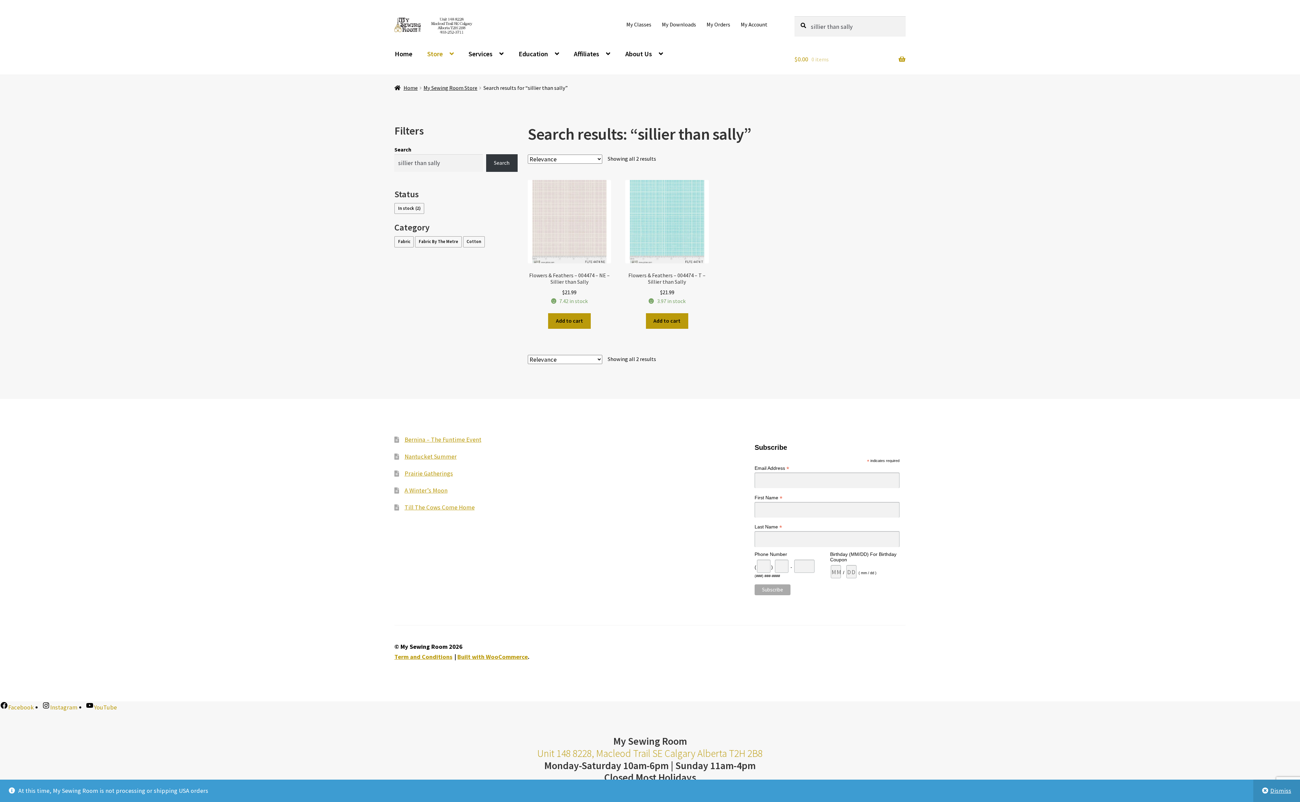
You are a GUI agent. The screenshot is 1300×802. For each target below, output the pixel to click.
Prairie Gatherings (429, 473)
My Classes (638, 24)
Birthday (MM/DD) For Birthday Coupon (863, 557)
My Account (754, 24)
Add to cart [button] (569, 320)
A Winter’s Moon (426, 490)
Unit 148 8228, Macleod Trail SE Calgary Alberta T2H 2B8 (650, 753)
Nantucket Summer (431, 456)
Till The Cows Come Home (440, 507)
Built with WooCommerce (492, 657)
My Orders (718, 24)
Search (402, 149)
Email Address (772, 468)
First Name (768, 498)
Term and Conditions (423, 657)
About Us (638, 53)
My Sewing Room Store (450, 87)
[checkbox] (409, 208)
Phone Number (771, 554)
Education (533, 53)
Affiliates (586, 53)
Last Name (768, 527)
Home (403, 53)
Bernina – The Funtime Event (443, 439)
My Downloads (679, 24)
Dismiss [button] (1280, 791)
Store (435, 53)
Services (481, 53)
